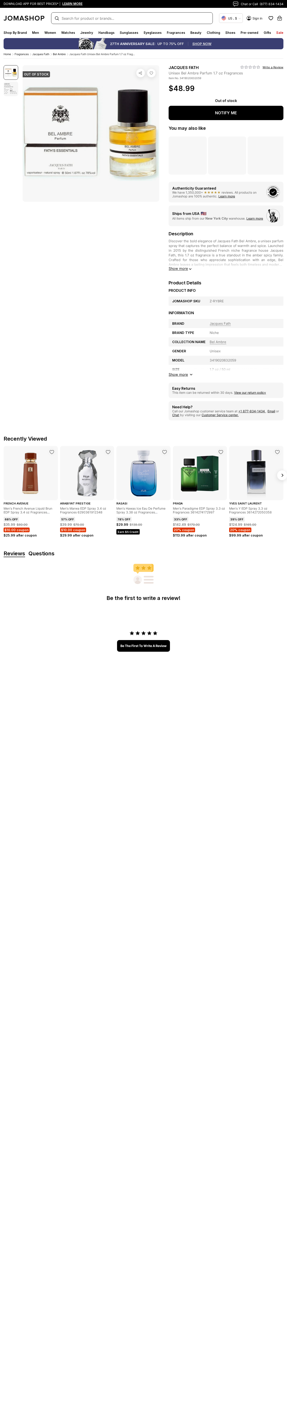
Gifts (267, 33)
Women (50, 33)
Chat (175, 415)
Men (35, 33)
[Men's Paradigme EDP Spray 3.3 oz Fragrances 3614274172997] (221, 452)
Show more (178, 268)
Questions (41, 554)
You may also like (187, 128)
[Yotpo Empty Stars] (250, 67)
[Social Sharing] (140, 73)
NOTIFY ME (226, 112)
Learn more (226, 196)
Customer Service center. (220, 415)
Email (271, 411)
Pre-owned (249, 33)
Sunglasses (129, 33)
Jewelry (86, 33)
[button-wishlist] (271, 18)
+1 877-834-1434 (252, 411)
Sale (279, 33)
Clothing (213, 33)
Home (7, 54)
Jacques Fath (40, 54)
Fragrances (176, 33)
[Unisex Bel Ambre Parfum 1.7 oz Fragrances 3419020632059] (151, 73)
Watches (68, 33)
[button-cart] (279, 18)
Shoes (230, 33)
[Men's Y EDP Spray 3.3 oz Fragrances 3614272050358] (277, 452)
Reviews (14, 554)
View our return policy (250, 392)
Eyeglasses (153, 33)
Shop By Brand (15, 33)
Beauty (195, 33)
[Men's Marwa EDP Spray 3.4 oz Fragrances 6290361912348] (108, 452)
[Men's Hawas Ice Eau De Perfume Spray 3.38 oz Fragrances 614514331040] (164, 452)
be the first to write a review (143, 646)
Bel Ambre (59, 54)
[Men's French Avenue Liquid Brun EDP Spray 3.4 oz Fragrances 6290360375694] (52, 452)
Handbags (106, 33)
